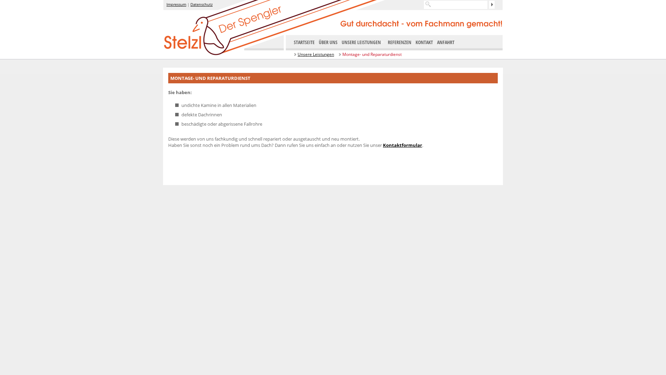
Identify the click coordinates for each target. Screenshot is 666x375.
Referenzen (399, 42)
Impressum (176, 4)
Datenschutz (201, 4)
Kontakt (424, 42)
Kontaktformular (402, 145)
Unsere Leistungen (316, 54)
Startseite (304, 42)
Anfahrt (445, 42)
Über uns (328, 42)
